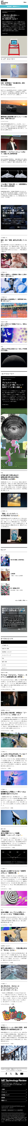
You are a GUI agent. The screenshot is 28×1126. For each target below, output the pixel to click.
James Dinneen (5, 962)
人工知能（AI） (4, 237)
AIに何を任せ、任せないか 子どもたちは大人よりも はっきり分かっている (10, 988)
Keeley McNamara (5, 1004)
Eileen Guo (4, 768)
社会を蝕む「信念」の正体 (16, 589)
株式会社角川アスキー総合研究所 (15, 1110)
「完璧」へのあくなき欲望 (16, 574)
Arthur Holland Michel (6, 847)
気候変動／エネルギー (7, 651)
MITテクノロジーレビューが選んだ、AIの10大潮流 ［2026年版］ (14, 212)
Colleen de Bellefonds (6, 689)
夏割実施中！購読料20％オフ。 (14, 6)
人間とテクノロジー (6, 379)
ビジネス (4, 665)
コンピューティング (6, 655)
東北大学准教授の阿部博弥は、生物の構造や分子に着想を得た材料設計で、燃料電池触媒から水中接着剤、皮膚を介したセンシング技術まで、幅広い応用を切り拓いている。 (14, 161)
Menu (25, 2)
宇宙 (2, 346)
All (2, 642)
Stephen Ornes (4, 188)
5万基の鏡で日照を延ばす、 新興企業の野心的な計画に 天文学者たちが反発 (10, 477)
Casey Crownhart (5, 121)
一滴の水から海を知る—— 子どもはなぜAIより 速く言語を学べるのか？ (11, 17)
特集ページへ (20, 227)
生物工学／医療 (4, 321)
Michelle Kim (4, 888)
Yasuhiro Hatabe (5, 156)
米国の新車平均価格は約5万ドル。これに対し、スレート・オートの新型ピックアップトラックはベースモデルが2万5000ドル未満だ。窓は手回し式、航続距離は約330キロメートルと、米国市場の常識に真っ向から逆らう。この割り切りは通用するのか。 (14, 126)
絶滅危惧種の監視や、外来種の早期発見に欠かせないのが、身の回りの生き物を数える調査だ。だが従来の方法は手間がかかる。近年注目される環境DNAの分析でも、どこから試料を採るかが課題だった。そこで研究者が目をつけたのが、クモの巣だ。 (14, 194)
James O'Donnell (5, 808)
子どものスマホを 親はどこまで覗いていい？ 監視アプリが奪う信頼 (13, 385)
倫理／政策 (4, 661)
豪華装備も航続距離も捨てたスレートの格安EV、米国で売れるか (14, 117)
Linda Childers (5, 925)
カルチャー (4, 668)
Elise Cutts (5, 33)
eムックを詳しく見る (20, 600)
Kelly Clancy (6, 404)
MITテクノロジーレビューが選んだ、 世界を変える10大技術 (13, 610)
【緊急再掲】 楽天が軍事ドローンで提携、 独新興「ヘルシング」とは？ (11, 833)
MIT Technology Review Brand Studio (8, 87)
